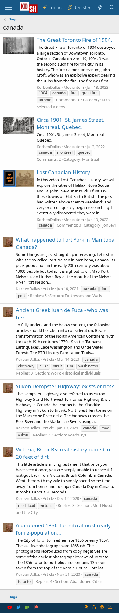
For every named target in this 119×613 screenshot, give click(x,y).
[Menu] (8, 7)
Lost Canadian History (63, 172)
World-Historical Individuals (76, 373)
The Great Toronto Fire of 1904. (74, 39)
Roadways (77, 435)
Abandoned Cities (86, 581)
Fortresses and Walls (83, 295)
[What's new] (100, 7)
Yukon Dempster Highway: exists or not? (65, 386)
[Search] (112, 7)
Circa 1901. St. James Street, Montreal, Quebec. (71, 123)
